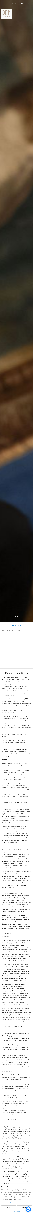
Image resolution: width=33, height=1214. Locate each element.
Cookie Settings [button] (16, 1211)
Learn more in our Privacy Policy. (9, 1203)
